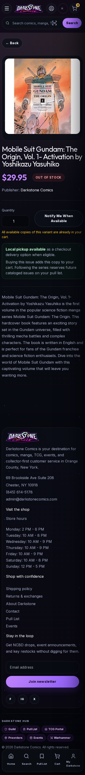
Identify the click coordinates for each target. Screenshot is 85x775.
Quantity (8, 210)
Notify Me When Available (59, 218)
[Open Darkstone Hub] (63, 8)
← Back (12, 43)
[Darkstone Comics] (29, 8)
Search (72, 23)
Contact (12, 611)
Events (11, 626)
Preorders (15, 737)
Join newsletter (42, 681)
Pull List (12, 618)
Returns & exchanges (24, 596)
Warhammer (62, 737)
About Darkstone (21, 603)
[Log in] (51, 8)
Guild (12, 729)
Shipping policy (19, 588)
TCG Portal (55, 729)
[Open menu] (7, 8)
